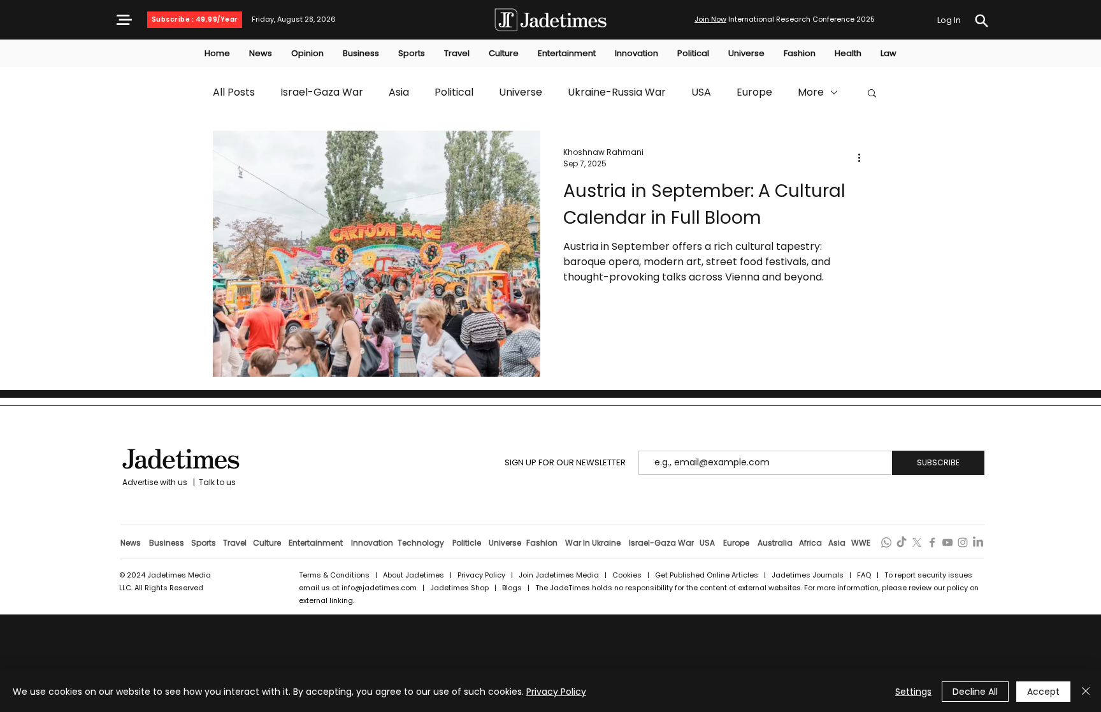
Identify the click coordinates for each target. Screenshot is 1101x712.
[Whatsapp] (886, 542)
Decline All (975, 691)
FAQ (865, 575)
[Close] (1085, 691)
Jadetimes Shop (460, 588)
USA (701, 92)
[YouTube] (947, 542)
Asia (399, 92)
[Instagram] (962, 542)
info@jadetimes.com (380, 588)
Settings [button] (913, 691)
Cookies (627, 575)
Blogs (512, 588)
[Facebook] (932, 542)
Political (454, 92)
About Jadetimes (413, 575)
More (811, 92)
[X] (916, 542)
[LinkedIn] (978, 542)
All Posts (234, 92)
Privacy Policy (481, 575)
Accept (1043, 691)
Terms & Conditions (334, 575)
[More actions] (863, 158)
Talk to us (217, 482)
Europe (754, 92)
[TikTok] (901, 542)
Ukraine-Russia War (617, 92)
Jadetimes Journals (808, 575)
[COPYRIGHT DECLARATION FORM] (981, 21)
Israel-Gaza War (321, 92)
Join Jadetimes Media (559, 575)
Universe (520, 92)
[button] (124, 20)
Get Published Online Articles (706, 575)
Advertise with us (153, 482)
